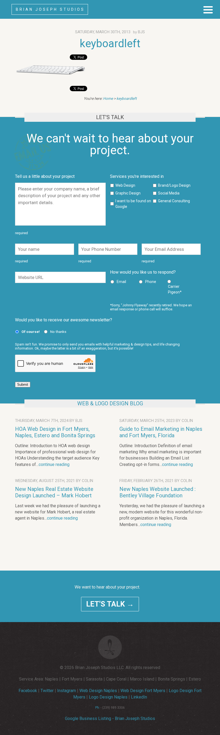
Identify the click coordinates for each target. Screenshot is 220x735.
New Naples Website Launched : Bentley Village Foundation (157, 492)
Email (121, 282)
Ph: (97, 708)
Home (108, 98)
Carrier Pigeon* (175, 289)
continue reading (54, 464)
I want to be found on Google (133, 204)
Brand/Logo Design (174, 185)
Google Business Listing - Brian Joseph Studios (110, 718)
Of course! (30, 331)
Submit (22, 385)
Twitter (47, 690)
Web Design (125, 185)
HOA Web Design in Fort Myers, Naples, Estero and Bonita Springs (55, 432)
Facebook (28, 690)
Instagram (66, 690)
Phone (150, 282)
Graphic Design (128, 193)
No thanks (58, 331)
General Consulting (174, 201)
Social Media (168, 193)
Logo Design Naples (108, 697)
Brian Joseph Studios (50, 9)
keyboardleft (110, 43)
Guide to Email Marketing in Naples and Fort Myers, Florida (160, 432)
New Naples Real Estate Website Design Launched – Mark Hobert (54, 492)
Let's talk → (110, 604)
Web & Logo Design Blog (110, 403)
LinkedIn (139, 697)
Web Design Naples (98, 690)
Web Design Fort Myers (142, 690)
